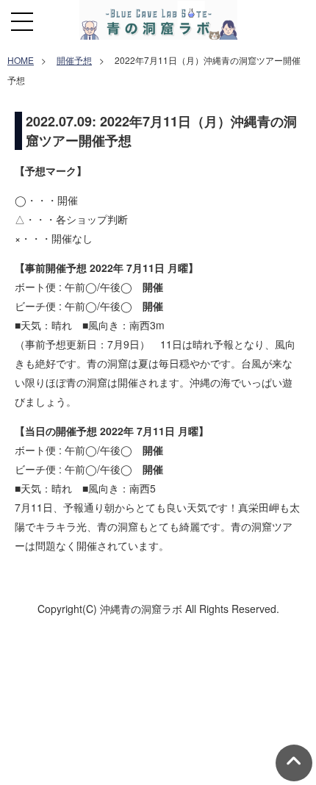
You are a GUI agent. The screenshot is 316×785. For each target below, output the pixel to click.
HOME (20, 60)
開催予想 (74, 60)
